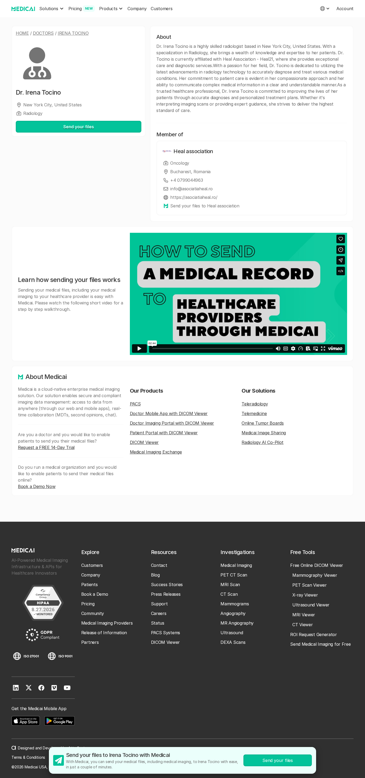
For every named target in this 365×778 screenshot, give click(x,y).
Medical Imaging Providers (107, 623)
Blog (155, 575)
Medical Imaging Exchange (156, 452)
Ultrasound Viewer (310, 604)
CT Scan (229, 594)
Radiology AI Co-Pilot (263, 442)
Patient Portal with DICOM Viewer (164, 432)
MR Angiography (237, 623)
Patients (89, 584)
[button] (51, 8)
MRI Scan (230, 584)
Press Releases (166, 594)
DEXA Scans (232, 642)
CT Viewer (302, 624)
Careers (158, 613)
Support (159, 603)
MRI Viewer (303, 614)
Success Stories (167, 584)
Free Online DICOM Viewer (316, 565)
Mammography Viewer (314, 575)
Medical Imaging (236, 565)
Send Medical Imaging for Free (320, 644)
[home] (23, 8)
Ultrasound (231, 632)
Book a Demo (94, 594)
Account (345, 8)
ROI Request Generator (313, 634)
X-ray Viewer (305, 595)
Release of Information (104, 632)
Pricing (88, 603)
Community (92, 613)
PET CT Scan (233, 575)
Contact (159, 565)
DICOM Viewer (144, 442)
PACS (135, 404)
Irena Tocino (73, 33)
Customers (161, 8)
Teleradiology (255, 404)
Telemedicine (254, 413)
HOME (22, 33)
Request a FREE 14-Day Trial (46, 447)
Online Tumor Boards (263, 423)
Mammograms (234, 603)
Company (136, 8)
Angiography (233, 613)
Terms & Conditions (28, 757)
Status (157, 623)
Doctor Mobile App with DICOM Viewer (169, 413)
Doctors (43, 33)
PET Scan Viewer (309, 585)
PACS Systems (165, 632)
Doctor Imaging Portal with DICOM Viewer (172, 423)
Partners (90, 642)
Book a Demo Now (37, 486)
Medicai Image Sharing (264, 432)
